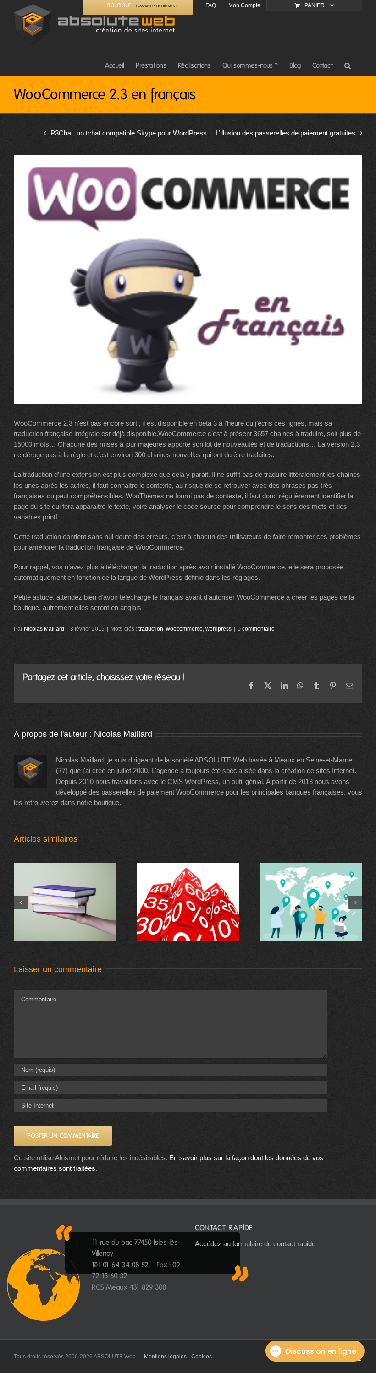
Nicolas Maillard (44, 629)
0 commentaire (256, 629)
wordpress (218, 629)
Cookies (201, 1356)
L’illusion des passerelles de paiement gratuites (285, 133)
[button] (347, 65)
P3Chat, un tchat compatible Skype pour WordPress (128, 133)
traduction (150, 629)
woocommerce (184, 629)
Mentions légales (165, 1356)
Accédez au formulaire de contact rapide (255, 1244)
